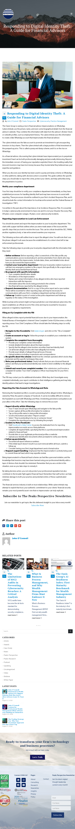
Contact (46, 779)
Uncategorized (9, 669)
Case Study (8, 648)
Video (6, 673)
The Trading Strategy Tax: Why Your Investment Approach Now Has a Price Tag (13, 721)
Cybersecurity (45, 121)
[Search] (70, 631)
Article (6, 641)
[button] (71, 14)
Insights (34, 791)
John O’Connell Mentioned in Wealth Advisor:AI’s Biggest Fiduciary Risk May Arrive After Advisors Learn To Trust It (13, 694)
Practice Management (59, 121)
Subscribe (57, 815)
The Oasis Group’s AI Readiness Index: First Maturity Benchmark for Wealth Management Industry (64, 585)
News (6, 651)
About (33, 779)
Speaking (7, 666)
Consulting (35, 782)
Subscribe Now (37, 505)
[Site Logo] (8, 14)
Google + (15, 525)
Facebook (3, 525)
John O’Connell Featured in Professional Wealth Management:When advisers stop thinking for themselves (12, 708)
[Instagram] (24, 780)
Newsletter (35, 788)
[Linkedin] (18, 780)
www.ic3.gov (40, 331)
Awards (6, 644)
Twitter (7, 525)
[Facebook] (18, 785)
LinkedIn (11, 525)
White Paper (8, 680)
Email (19, 525)
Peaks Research (10, 658)
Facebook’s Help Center (22, 425)
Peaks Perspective (29, 121)
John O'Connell (12, 121)
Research (34, 785)
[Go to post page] (4, 691)
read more (12, 615)
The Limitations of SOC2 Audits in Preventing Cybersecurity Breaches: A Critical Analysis (16, 585)
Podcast (7, 662)
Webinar (7, 676)
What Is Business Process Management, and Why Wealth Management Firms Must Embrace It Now (40, 586)
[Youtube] (24, 785)
